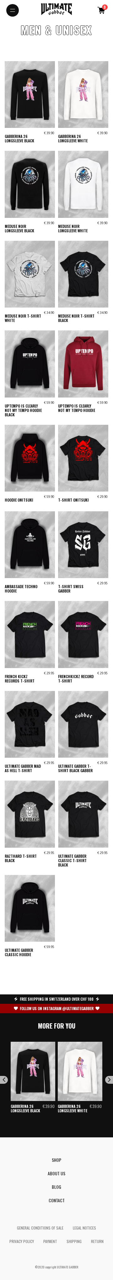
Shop (56, 1159)
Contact (57, 1200)
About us (56, 1173)
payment (50, 1241)
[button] (101, 10)
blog (56, 1186)
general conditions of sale (40, 1227)
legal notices (84, 1227)
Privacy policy (21, 1241)
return (97, 1241)
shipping (74, 1241)
